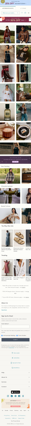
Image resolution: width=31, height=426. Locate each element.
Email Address (5, 323)
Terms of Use (14, 415)
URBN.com (14, 418)
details (23, 287)
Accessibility (7, 418)
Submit (15, 339)
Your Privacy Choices (15, 421)
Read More (4, 310)
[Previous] (1, 19)
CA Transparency (21, 415)
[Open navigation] (28, 13)
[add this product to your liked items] (11, 231)
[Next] (29, 19)
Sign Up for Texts (16, 362)
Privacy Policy (11, 347)
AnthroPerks (16, 357)
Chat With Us (16, 367)
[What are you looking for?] (17, 13)
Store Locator (17, 353)
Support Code (21, 418)
